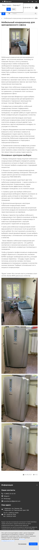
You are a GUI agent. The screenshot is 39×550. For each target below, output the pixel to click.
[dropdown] (2, 2)
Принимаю (33, 544)
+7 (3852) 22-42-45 (24, 7)
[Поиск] (35, 13)
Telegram (6, 496)
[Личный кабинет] (36, 2)
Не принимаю (22, 544)
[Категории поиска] (9, 13)
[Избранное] (28, 2)
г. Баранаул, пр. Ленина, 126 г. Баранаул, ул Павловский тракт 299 (16, 509)
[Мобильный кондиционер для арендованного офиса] (19, 41)
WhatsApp (7, 498)
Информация (7, 485)
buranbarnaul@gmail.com (12, 501)
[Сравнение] (32, 2)
